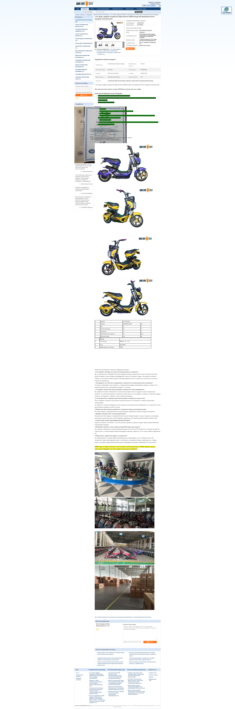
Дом (78, 9)
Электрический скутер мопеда (101, 14)
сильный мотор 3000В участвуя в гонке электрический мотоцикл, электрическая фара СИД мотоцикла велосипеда (115, 675)
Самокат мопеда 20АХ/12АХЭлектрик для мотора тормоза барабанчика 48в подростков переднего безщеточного (110, 663)
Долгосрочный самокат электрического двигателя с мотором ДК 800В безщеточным (136, 687)
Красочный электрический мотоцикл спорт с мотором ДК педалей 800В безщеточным (116, 688)
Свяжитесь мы (129, 9)
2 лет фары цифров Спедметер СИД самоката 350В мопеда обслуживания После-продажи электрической (109, 51)
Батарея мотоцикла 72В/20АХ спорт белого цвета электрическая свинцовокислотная (116, 693)
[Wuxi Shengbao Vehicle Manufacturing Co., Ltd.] (78, 99)
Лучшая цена (101, 54)
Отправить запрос (155, 3)
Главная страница (80, 14)
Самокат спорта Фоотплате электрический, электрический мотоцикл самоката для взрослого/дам (136, 675)
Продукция (89, 14)
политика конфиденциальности (83, 705)
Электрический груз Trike (82, 74)
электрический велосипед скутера (142, 617)
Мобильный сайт (152, 680)
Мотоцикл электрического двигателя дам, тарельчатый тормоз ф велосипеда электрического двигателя (135, 681)
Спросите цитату (153, 675)
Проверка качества (117, 9)
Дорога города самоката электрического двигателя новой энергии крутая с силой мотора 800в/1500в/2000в (136, 692)
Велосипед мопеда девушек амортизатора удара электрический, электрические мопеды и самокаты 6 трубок (143, 654)
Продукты (84, 9)
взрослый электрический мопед (124, 617)
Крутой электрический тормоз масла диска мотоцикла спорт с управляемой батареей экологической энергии (116, 682)
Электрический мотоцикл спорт (116, 669)
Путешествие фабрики (103, 9)
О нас (92, 9)
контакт (85, 95)
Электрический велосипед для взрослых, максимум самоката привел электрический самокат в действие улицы (96, 690)
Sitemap (151, 677)
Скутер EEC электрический (82, 46)
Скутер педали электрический (83, 38)
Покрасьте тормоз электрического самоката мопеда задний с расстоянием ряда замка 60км (95, 683)
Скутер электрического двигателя (136, 669)
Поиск (139, 12)
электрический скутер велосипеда (106, 617)
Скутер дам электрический (82, 43)
